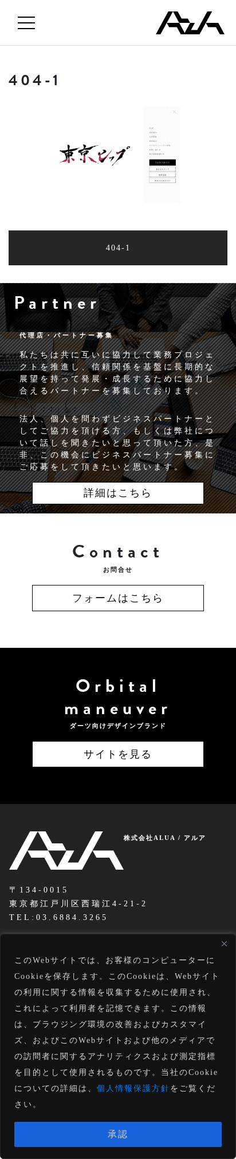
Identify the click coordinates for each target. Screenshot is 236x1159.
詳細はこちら (118, 493)
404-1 (118, 248)
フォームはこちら (118, 598)
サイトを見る (118, 754)
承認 (118, 1134)
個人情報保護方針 (133, 1088)
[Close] (224, 943)
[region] (118, 1046)
